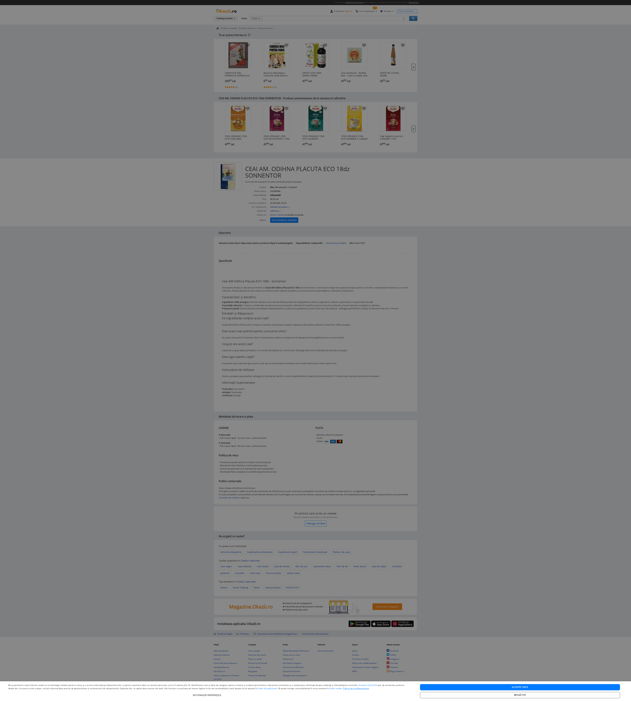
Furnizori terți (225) (368, 685)
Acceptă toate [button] (520, 687)
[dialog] (315, 691)
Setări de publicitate (267, 688)
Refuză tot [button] (520, 695)
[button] (207, 693)
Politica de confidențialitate (356, 688)
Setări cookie (335, 688)
